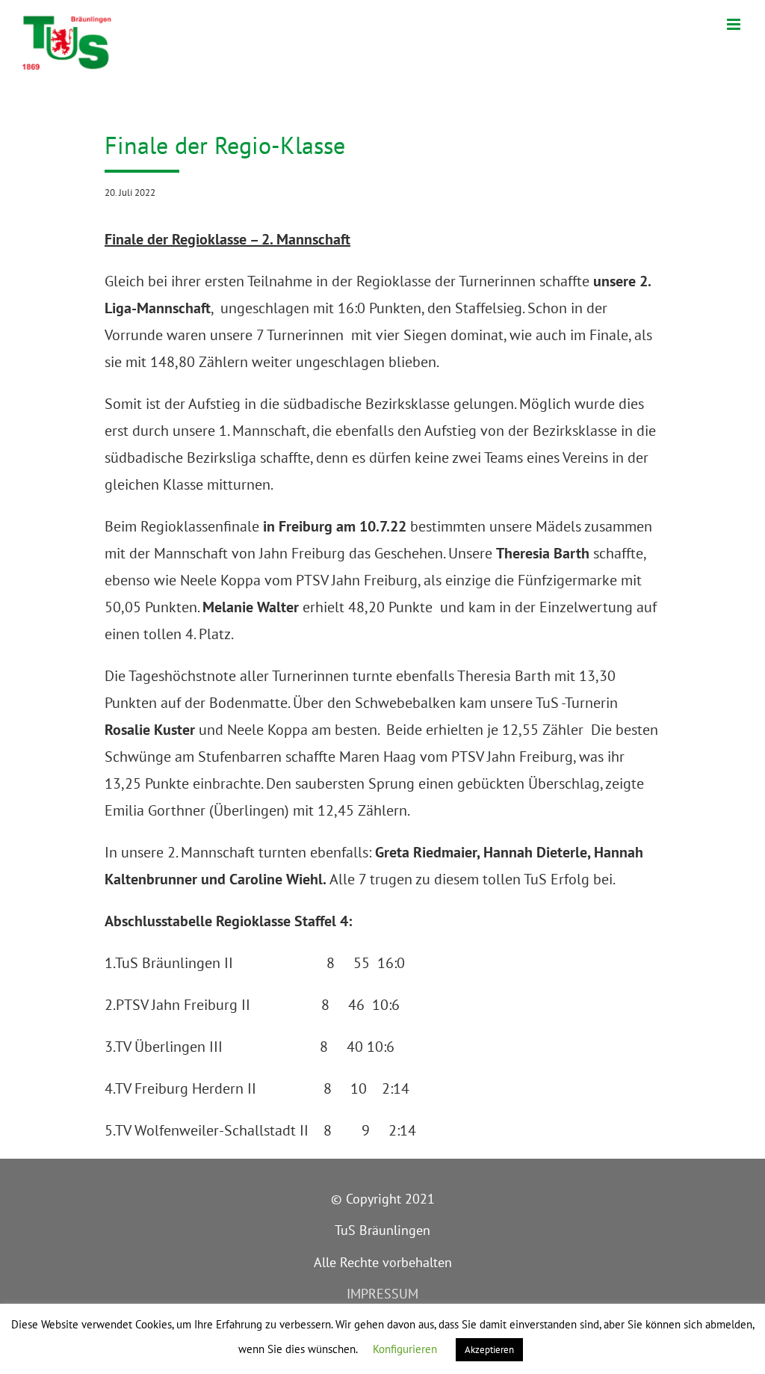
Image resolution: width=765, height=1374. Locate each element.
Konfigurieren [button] (405, 1349)
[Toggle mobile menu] (735, 24)
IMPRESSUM (382, 1293)
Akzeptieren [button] (489, 1349)
